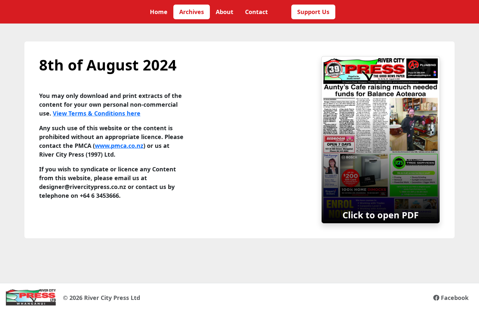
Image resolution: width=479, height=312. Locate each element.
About (224, 12)
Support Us (313, 12)
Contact (256, 12)
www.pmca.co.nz (119, 145)
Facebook (454, 298)
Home (158, 12)
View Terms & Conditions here (96, 113)
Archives (191, 12)
